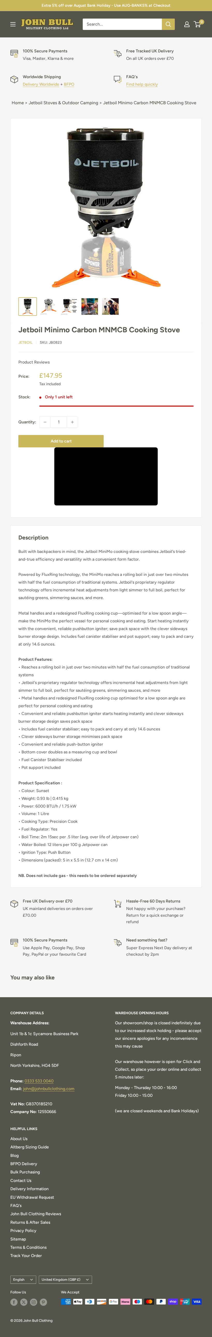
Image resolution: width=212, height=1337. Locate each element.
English (19, 1279)
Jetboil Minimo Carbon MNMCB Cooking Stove (149, 102)
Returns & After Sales (30, 1222)
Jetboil (25, 342)
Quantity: (27, 422)
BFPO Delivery (23, 1163)
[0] (197, 24)
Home (18, 102)
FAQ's (15, 1205)
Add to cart (61, 441)
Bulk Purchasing (25, 1172)
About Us (18, 1138)
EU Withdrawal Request (32, 1197)
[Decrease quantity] (45, 422)
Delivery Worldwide (41, 84)
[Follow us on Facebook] (14, 1302)
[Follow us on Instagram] (33, 1302)
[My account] (187, 24)
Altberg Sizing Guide (29, 1147)
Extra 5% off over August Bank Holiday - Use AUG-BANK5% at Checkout (106, 5)
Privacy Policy (23, 1230)
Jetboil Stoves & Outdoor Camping (63, 102)
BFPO (69, 84)
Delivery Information (29, 1188)
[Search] (168, 24)
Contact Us (20, 1180)
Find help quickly (142, 84)
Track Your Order (26, 1255)
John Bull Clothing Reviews (35, 1213)
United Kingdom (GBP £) (61, 1279)
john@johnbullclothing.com (48, 1088)
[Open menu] (13, 24)
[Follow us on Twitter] (23, 1302)
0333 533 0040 (39, 1080)
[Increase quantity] (72, 422)
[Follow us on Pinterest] (43, 1302)
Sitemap (18, 1239)
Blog (14, 1155)
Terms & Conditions (28, 1247)
